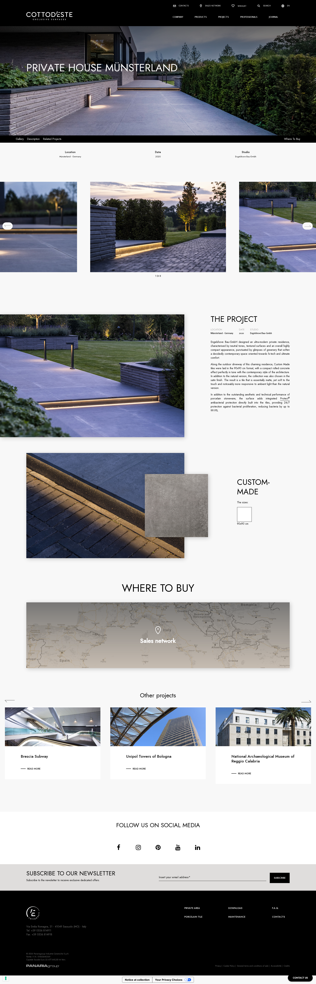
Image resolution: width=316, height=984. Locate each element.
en (288, 5)
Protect (285, 398)
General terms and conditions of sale (252, 965)
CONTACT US (300, 977)
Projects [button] (223, 16)
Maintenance (236, 916)
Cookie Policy (229, 965)
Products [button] (201, 16)
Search (267, 5)
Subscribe (280, 877)
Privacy (218, 965)
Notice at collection (137, 979)
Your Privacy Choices (168, 979)
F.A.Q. (275, 908)
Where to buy (292, 139)
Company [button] (178, 16)
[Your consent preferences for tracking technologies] (6, 978)
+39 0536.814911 (41, 930)
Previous (10, 701)
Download (235, 908)
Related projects (52, 139)
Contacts (183, 5)
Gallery (20, 139)
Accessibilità (276, 965)
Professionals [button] (248, 16)
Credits (287, 965)
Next (306, 701)
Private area (192, 908)
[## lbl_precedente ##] (7, 226)
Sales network (212, 5)
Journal (273, 16)
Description (33, 139)
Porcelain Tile (193, 916)
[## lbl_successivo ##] (308, 226)
